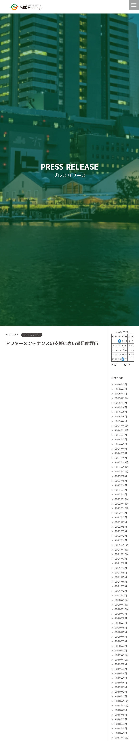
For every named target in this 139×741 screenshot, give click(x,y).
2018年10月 (121, 705)
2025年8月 (121, 407)
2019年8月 (121, 668)
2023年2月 (121, 494)
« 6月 (114, 364)
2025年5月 (121, 416)
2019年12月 (121, 655)
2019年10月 (121, 659)
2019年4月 (121, 682)
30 (123, 359)
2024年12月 (121, 425)
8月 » (127, 364)
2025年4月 (121, 421)
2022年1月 (121, 540)
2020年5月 (121, 632)
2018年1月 (121, 733)
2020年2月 (121, 646)
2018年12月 (121, 701)
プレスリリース (32, 334)
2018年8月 (121, 714)
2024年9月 (121, 434)
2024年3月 (121, 453)
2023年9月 (121, 476)
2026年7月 (121, 384)
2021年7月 (121, 567)
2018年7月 (121, 719)
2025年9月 (121, 402)
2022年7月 (121, 517)
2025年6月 (121, 412)
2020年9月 (121, 613)
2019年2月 (121, 691)
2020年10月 (121, 609)
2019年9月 (121, 664)
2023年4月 (121, 485)
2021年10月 (121, 554)
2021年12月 (121, 544)
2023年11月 (121, 467)
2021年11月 (121, 549)
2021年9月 (121, 558)
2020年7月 (121, 623)
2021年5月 (121, 577)
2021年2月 (121, 590)
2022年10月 (121, 508)
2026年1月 (121, 393)
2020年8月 (121, 618)
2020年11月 (121, 604)
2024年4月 (121, 448)
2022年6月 (121, 522)
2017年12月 (121, 737)
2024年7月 (121, 439)
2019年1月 (121, 696)
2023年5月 (121, 480)
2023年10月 (121, 471)
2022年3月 (121, 531)
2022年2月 (121, 535)
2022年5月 (121, 526)
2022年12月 (121, 499)
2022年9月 (121, 512)
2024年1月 (121, 457)
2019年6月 (121, 673)
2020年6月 (121, 627)
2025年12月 (121, 398)
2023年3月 (121, 489)
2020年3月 (121, 641)
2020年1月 (121, 650)
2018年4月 (121, 723)
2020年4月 (121, 636)
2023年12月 (121, 462)
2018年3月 (121, 728)
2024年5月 (121, 444)
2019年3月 (121, 687)
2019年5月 (121, 678)
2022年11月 (121, 503)
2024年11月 (121, 430)
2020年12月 (121, 600)
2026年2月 (121, 389)
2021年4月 (121, 581)
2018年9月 (121, 710)
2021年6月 (121, 572)
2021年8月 (121, 563)
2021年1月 (121, 595)
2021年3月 (121, 586)
